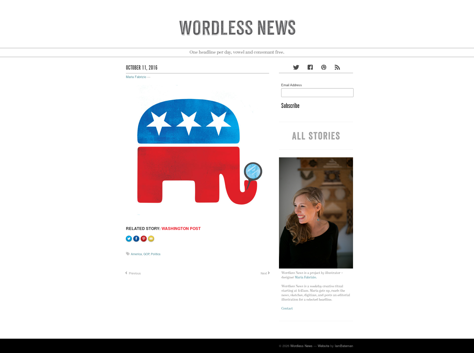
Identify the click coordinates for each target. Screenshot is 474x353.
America (136, 254)
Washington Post (181, 228)
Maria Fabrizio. (306, 277)
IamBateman (344, 345)
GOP (146, 254)
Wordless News (301, 345)
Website (323, 345)
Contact (287, 309)
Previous (134, 273)
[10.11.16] (197, 151)
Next (263, 273)
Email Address (291, 85)
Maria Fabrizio (136, 76)
